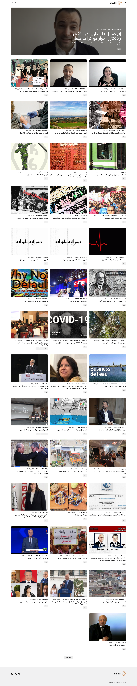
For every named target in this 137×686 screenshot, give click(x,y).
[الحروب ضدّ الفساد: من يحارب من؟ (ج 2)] (68, 241)
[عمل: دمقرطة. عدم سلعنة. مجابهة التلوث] (107, 324)
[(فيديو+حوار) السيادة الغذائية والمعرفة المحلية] (107, 411)
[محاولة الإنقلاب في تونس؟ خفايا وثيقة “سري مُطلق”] (29, 200)
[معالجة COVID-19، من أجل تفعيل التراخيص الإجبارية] (68, 324)
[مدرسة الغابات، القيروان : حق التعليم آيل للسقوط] (68, 540)
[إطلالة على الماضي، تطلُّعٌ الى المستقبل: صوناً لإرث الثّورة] (107, 115)
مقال (119, 49)
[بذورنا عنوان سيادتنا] (68, 497)
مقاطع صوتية (44, 348)
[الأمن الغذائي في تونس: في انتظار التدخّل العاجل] (68, 453)
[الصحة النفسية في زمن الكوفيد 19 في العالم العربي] (107, 156)
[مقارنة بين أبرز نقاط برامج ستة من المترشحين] (29, 583)
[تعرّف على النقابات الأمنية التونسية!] (107, 200)
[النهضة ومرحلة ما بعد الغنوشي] (68, 283)
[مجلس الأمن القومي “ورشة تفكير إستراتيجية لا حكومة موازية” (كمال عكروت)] (29, 453)
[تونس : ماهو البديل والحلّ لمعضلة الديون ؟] (107, 241)
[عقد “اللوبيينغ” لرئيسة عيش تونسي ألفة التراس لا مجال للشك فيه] (107, 497)
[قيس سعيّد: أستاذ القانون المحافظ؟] (29, 540)
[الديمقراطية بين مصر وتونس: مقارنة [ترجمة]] (107, 73)
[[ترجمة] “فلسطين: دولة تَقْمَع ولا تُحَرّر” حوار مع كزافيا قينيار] (68, 73)
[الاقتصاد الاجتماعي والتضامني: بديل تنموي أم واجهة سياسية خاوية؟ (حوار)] (29, 368)
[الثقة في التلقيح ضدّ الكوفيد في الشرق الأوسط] (29, 115)
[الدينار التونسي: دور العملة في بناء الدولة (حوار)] (29, 411)
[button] (125, 3)
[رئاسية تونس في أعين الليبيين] (107, 627)
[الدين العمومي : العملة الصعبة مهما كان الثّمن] (107, 283)
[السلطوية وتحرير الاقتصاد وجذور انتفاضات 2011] (68, 31)
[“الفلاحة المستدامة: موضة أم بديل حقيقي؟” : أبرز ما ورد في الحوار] (107, 453)
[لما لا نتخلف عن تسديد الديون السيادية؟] (29, 283)
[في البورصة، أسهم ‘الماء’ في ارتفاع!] (107, 368)
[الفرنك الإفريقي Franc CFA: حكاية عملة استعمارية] (68, 411)
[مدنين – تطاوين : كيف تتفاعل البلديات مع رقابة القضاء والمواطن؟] (29, 324)
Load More (68, 657)
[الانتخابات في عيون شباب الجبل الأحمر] (107, 583)
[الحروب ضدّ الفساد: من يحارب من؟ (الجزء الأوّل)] (29, 241)
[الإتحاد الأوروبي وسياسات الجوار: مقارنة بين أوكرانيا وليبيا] (68, 200)
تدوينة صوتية (44, 433)
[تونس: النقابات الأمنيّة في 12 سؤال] (29, 156)
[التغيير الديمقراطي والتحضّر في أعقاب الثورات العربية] (68, 115)
